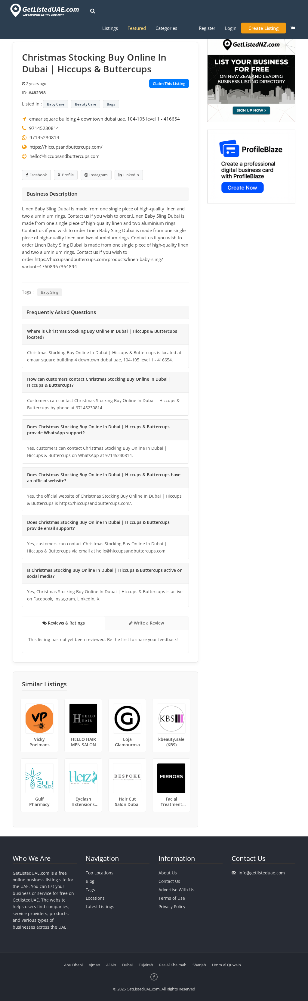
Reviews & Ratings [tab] (66, 623)
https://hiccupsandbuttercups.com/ (66, 147)
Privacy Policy (172, 906)
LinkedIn (131, 175)
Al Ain (111, 965)
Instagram (98, 175)
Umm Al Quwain (226, 965)
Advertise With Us (176, 889)
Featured (137, 28)
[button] (293, 28)
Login (230, 28)
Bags (111, 104)
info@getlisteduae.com (262, 873)
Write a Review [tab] (148, 623)
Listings (110, 28)
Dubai (127, 965)
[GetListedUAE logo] (44, 10)
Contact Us (169, 881)
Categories (166, 28)
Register (207, 28)
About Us (168, 873)
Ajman (94, 965)
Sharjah (199, 965)
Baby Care (55, 104)
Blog (90, 881)
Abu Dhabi (73, 965)
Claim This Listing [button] (169, 83)
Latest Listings (100, 906)
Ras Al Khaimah (172, 965)
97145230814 (44, 128)
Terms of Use (172, 898)
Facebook (38, 175)
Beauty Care (85, 104)
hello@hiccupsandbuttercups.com (64, 156)
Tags (90, 889)
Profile (68, 175)
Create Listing (263, 28)
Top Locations (99, 873)
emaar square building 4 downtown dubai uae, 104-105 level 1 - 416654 (104, 119)
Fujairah (146, 965)
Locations (95, 898)
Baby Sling (49, 292)
